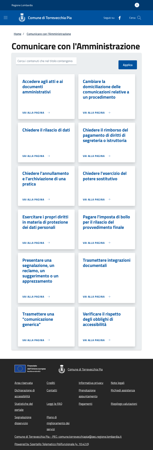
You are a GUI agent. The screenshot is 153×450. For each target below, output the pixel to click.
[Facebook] (118, 17)
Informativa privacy (91, 383)
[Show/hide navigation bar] (5, 17)
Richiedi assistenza (123, 390)
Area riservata (24, 383)
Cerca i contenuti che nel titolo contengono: (45, 61)
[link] (37, 113)
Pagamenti (85, 403)
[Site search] (139, 18)
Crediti (51, 383)
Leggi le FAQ (54, 403)
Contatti (52, 390)
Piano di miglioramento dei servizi (58, 423)
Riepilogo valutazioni (124, 403)
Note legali (117, 383)
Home (17, 34)
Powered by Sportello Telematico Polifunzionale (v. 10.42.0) (52, 444)
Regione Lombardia (22, 5)
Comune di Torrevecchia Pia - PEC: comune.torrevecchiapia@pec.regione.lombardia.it (68, 436)
